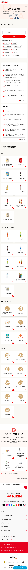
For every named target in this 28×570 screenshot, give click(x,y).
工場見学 (14, 43)
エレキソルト (17, 55)
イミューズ (14, 49)
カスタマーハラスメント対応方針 (10, 473)
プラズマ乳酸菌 (7, 46)
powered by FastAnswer (22, 478)
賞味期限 (6, 49)
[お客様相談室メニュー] (26, 6)
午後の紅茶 (6, 52)
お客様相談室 (8, 484)
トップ (2, 484)
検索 (14, 36)
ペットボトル (7, 55)
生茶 (14, 52)
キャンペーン (18, 46)
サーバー (6, 43)
